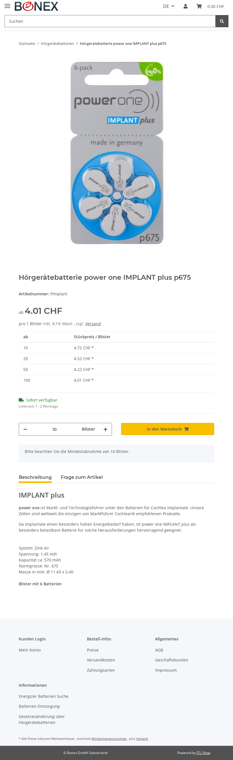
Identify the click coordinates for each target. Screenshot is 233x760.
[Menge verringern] (25, 429)
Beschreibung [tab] (35, 477)
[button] (185, 6)
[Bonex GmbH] (36, 6)
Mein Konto (30, 650)
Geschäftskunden (171, 660)
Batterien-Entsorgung (39, 706)
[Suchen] (221, 21)
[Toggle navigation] (7, 3)
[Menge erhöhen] (105, 429)
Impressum (166, 670)
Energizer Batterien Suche (43, 696)
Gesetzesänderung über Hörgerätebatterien (42, 719)
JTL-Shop (203, 752)
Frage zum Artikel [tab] (82, 477)
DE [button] (166, 6)
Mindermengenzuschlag (108, 738)
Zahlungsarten (101, 670)
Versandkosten (101, 660)
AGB (159, 650)
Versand (93, 323)
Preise (93, 650)
